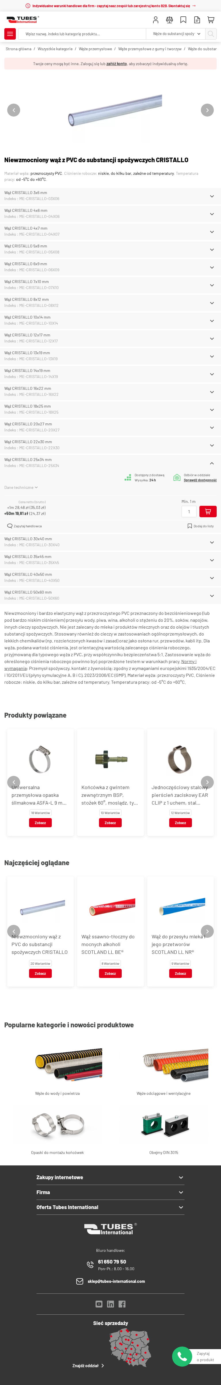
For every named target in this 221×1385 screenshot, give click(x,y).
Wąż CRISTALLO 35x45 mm (28, 556)
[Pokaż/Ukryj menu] (10, 34)
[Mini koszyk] (211, 20)
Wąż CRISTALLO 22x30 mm (28, 441)
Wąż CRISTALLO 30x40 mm (28, 538)
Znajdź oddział (86, 1365)
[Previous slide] (13, 110)
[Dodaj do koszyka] (208, 511)
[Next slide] (207, 110)
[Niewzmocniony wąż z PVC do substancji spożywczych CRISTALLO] (110, 110)
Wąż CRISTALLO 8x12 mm (26, 299)
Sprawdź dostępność (200, 480)
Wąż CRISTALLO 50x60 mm (28, 592)
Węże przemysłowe (95, 48)
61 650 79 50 (112, 1261)
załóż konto (116, 63)
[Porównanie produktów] (169, 20)
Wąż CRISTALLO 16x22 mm (27, 388)
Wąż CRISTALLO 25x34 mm (28, 459)
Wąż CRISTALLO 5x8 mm (25, 245)
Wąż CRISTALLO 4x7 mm (25, 228)
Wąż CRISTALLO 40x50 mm (28, 574)
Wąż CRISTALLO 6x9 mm (25, 263)
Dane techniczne (18, 487)
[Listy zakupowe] (183, 20)
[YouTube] (99, 1305)
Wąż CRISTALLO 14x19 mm (27, 370)
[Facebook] (122, 1305)
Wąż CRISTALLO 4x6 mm (25, 210)
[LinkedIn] (110, 1305)
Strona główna (18, 48)
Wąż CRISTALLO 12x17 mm (27, 334)
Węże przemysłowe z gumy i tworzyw (150, 48)
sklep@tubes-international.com (116, 1281)
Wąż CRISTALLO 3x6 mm (25, 192)
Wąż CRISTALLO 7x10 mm (26, 281)
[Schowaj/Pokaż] (212, 196)
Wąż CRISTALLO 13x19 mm (27, 352)
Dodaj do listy (204, 526)
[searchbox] (82, 34)
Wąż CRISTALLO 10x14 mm (27, 317)
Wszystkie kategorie (55, 48)
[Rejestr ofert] (197, 20)
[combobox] (175, 34)
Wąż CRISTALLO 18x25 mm (27, 406)
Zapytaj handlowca (28, 526)
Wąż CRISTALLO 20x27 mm (28, 423)
